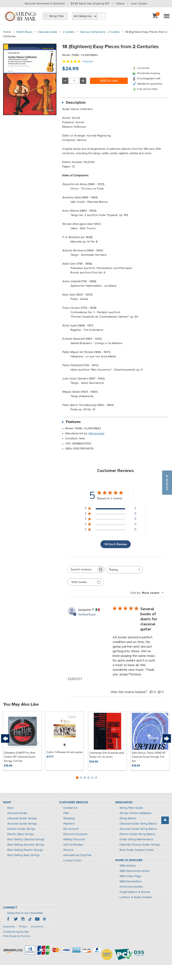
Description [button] (76, 103)
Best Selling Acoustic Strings (25, 844)
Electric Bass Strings (20, 834)
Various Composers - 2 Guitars (100, 31)
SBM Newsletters (131, 881)
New (10, 807)
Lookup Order (72, 860)
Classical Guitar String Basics (138, 823)
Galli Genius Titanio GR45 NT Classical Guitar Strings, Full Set (149, 757)
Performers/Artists (131, 886)
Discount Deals (17, 813)
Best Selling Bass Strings (23, 855)
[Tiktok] (30, 919)
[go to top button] (165, 820)
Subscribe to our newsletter (25, 913)
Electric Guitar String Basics (137, 834)
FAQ (66, 813)
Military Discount (74, 839)
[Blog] (44, 919)
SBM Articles (128, 865)
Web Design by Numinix (16, 936)
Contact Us (70, 807)
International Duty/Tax (77, 855)
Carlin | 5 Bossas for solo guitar (65, 752)
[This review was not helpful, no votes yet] (159, 692)
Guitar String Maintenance (136, 839)
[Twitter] (16, 919)
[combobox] (125, 569)
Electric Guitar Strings (21, 828)
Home (7, 31)
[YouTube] (37, 919)
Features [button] (73, 422)
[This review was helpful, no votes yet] (151, 692)
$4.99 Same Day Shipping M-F (90, 3)
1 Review (87, 61)
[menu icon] (166, 16)
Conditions (37, 926)
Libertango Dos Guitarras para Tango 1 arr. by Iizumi (106, 755)
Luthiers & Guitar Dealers (136, 897)
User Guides (139, 3)
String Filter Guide (131, 807)
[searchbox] (82, 569)
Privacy (23, 926)
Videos (120, 3)
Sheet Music (24, 31)
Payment (68, 823)
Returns (68, 849)
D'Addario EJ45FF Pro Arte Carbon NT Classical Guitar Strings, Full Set (19, 757)
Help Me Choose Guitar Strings (140, 844)
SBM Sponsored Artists (135, 871)
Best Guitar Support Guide (137, 849)
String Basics (128, 818)
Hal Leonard (96, 433)
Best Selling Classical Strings (25, 839)
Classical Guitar (47, 31)
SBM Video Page (130, 876)
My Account (71, 828)
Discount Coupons (75, 834)
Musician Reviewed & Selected (45, 3)
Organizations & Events (135, 892)
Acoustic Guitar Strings (22, 823)
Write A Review (115, 544)
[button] (167, 483)
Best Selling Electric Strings (25, 849)
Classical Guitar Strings (22, 818)
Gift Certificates (73, 844)
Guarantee (9, 926)
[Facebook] (8, 919)
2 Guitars (69, 31)
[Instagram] (23, 919)
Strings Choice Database (135, 813)
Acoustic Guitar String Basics (138, 828)
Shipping (69, 818)
